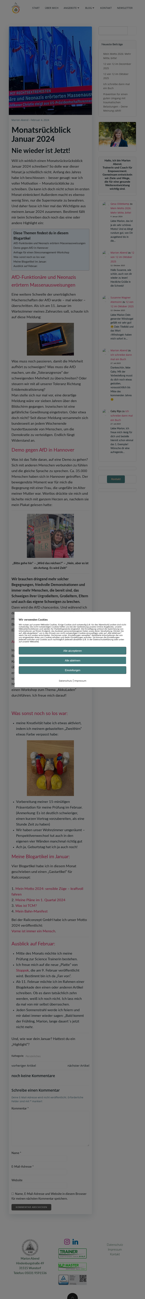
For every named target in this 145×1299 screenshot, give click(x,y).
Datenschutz (65, 680)
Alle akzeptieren (72, 650)
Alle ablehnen (72, 660)
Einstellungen (72, 670)
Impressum (80, 680)
